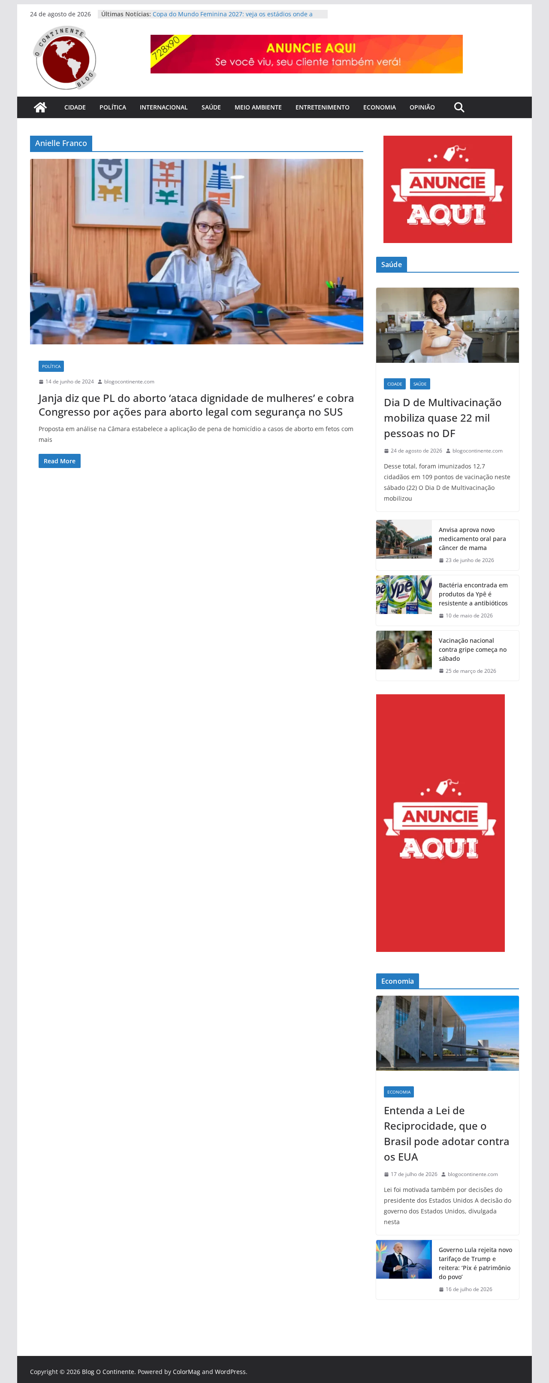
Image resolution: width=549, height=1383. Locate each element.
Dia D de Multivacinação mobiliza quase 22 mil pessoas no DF (443, 417)
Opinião (422, 107)
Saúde (211, 107)
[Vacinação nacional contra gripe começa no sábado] (404, 656)
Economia (379, 107)
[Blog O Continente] (40, 107)
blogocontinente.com (129, 381)
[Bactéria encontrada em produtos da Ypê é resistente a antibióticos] (404, 600)
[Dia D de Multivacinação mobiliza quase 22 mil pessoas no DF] (447, 329)
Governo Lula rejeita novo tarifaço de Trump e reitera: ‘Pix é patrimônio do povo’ (475, 1263)
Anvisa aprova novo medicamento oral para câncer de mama (472, 539)
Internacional (164, 107)
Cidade (75, 107)
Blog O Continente (108, 1372)
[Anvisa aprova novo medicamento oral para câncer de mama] (404, 545)
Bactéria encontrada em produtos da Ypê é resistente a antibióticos (473, 594)
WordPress (230, 1372)
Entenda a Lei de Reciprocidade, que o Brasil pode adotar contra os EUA (447, 1133)
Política (113, 107)
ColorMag (186, 1372)
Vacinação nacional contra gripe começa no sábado (473, 649)
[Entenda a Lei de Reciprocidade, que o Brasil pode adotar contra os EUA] (447, 1037)
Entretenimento (323, 107)
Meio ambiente (258, 107)
